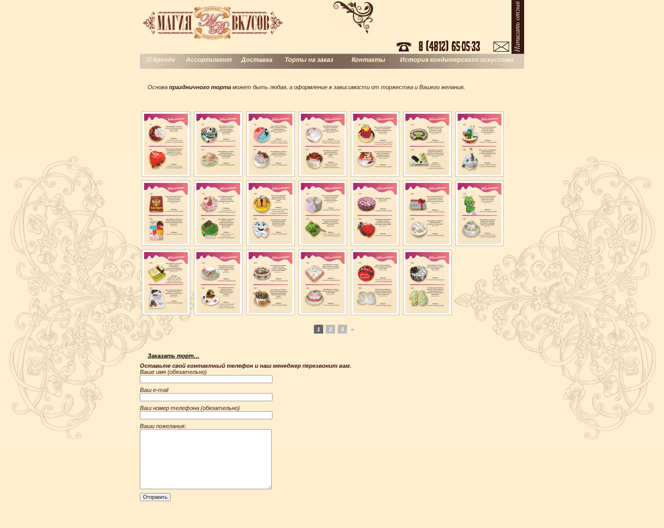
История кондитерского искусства (457, 59)
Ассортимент (209, 59)
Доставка (256, 59)
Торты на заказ (309, 59)
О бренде (161, 59)
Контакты (368, 59)
